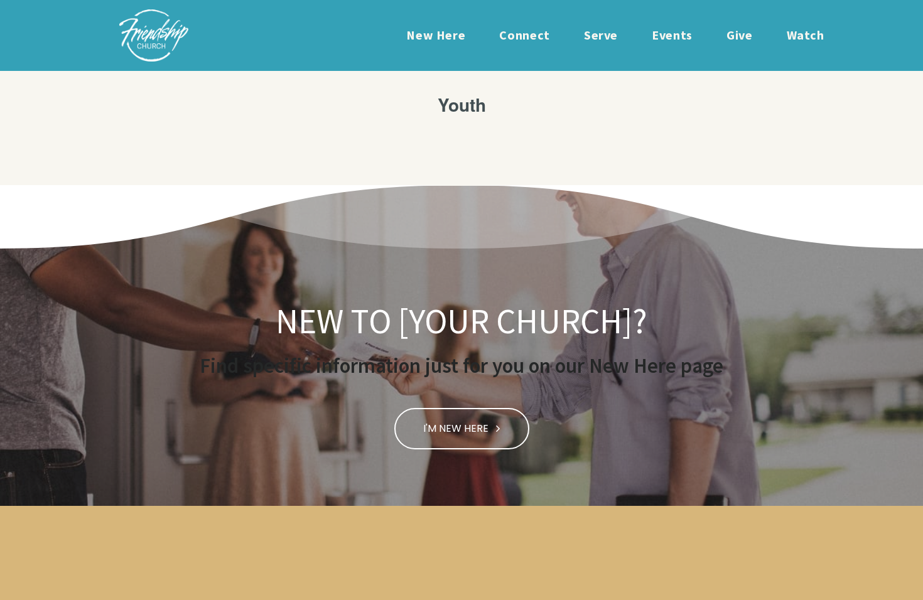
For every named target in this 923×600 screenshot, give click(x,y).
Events (672, 35)
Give (739, 35)
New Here (435, 35)
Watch (805, 35)
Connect (524, 35)
